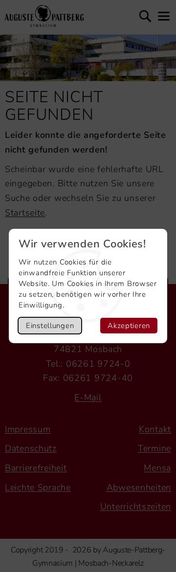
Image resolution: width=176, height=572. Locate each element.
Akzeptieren (129, 325)
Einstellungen (50, 325)
